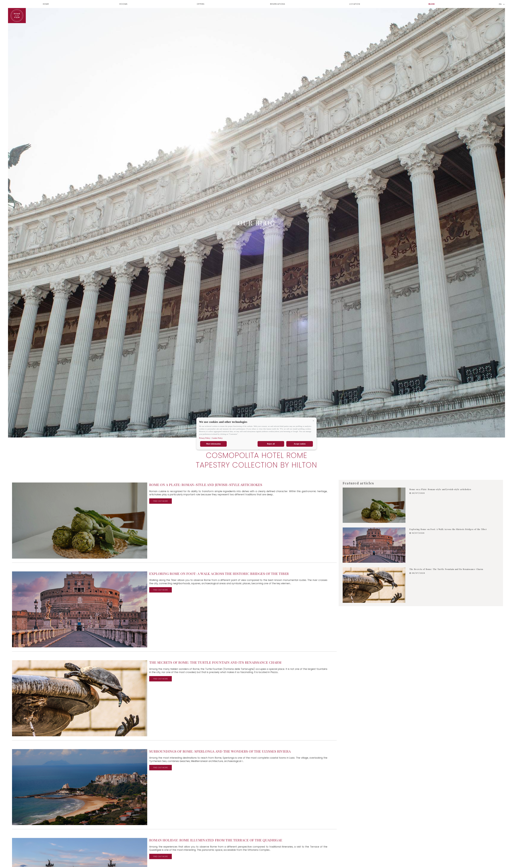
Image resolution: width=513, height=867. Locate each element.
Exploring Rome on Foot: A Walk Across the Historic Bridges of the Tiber (219, 573)
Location (354, 4)
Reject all (271, 444)
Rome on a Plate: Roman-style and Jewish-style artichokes (205, 484)
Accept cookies (300, 444)
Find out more (160, 501)
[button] (313, 420)
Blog (432, 4)
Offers (200, 4)
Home (46, 4)
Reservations (277, 4)
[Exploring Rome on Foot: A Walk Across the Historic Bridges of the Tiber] (374, 545)
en (500, 4)
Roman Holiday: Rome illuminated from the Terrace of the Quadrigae (215, 840)
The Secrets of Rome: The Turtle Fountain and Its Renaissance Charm (215, 662)
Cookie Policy (217, 438)
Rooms (123, 4)
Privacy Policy (204, 438)
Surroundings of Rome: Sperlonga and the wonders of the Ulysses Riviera (220, 751)
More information (213, 444)
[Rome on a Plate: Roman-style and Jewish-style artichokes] (374, 505)
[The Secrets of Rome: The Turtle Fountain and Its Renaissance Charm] (374, 585)
